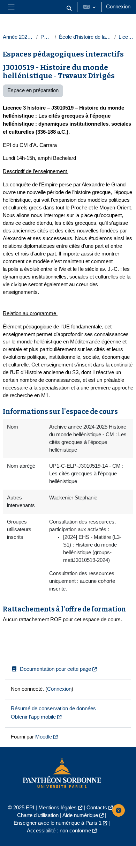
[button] (69, 8)
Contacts (96, 807)
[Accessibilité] (118, 810)
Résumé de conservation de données (53, 708)
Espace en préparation (33, 90)
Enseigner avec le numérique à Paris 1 (57, 823)
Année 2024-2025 (18, 37)
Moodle (43, 737)
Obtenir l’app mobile (33, 717)
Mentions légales (57, 807)
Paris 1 (46, 37)
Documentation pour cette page (55, 669)
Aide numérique (80, 815)
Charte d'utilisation (38, 815)
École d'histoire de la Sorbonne (85, 37)
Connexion (118, 6)
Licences (126, 37)
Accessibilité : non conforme (59, 830)
